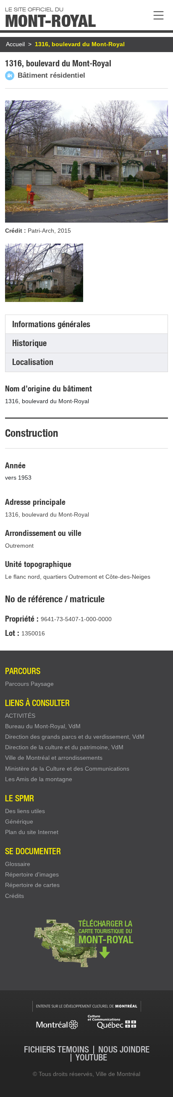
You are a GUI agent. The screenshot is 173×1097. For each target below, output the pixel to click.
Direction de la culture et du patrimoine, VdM (64, 747)
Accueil (15, 44)
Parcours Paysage (29, 683)
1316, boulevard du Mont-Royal (80, 44)
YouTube (91, 1058)
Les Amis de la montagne (38, 779)
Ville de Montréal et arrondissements (53, 757)
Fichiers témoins (56, 1050)
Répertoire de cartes (32, 885)
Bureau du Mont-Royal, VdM (43, 726)
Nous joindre (123, 1050)
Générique (19, 821)
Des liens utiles (25, 811)
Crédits (14, 895)
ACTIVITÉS (20, 715)
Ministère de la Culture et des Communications (67, 768)
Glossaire (17, 864)
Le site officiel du (50, 16)
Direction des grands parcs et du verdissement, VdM (74, 736)
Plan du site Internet (31, 832)
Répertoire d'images (32, 874)
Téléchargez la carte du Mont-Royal (86, 942)
